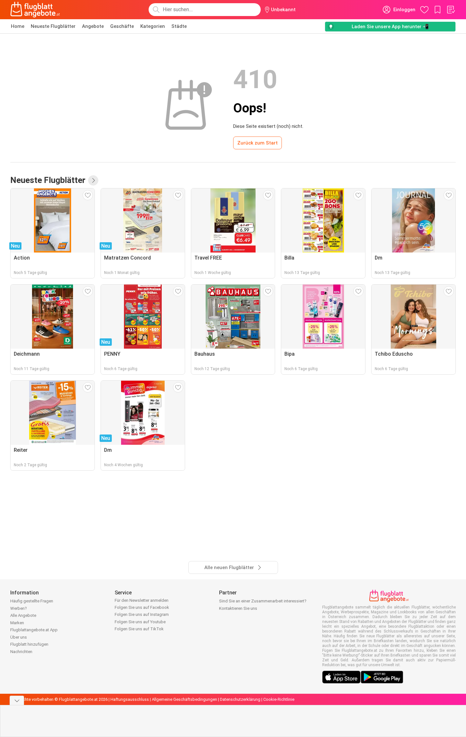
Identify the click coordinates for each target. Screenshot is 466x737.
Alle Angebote (23, 615)
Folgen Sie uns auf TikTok (139, 628)
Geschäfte (122, 26)
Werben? (18, 608)
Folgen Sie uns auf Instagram (142, 614)
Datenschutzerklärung (240, 699)
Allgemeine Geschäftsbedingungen (184, 699)
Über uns (18, 637)
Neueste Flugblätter (53, 26)
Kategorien (152, 26)
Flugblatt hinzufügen (29, 644)
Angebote (93, 26)
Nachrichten (21, 651)
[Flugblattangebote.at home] (35, 10)
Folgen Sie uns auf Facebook (142, 607)
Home (17, 26)
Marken (17, 622)
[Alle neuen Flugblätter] (93, 180)
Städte (179, 26)
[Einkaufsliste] (451, 9)
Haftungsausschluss (129, 699)
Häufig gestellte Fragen (31, 601)
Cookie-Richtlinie (278, 699)
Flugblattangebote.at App (34, 629)
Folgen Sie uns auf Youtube (140, 621)
